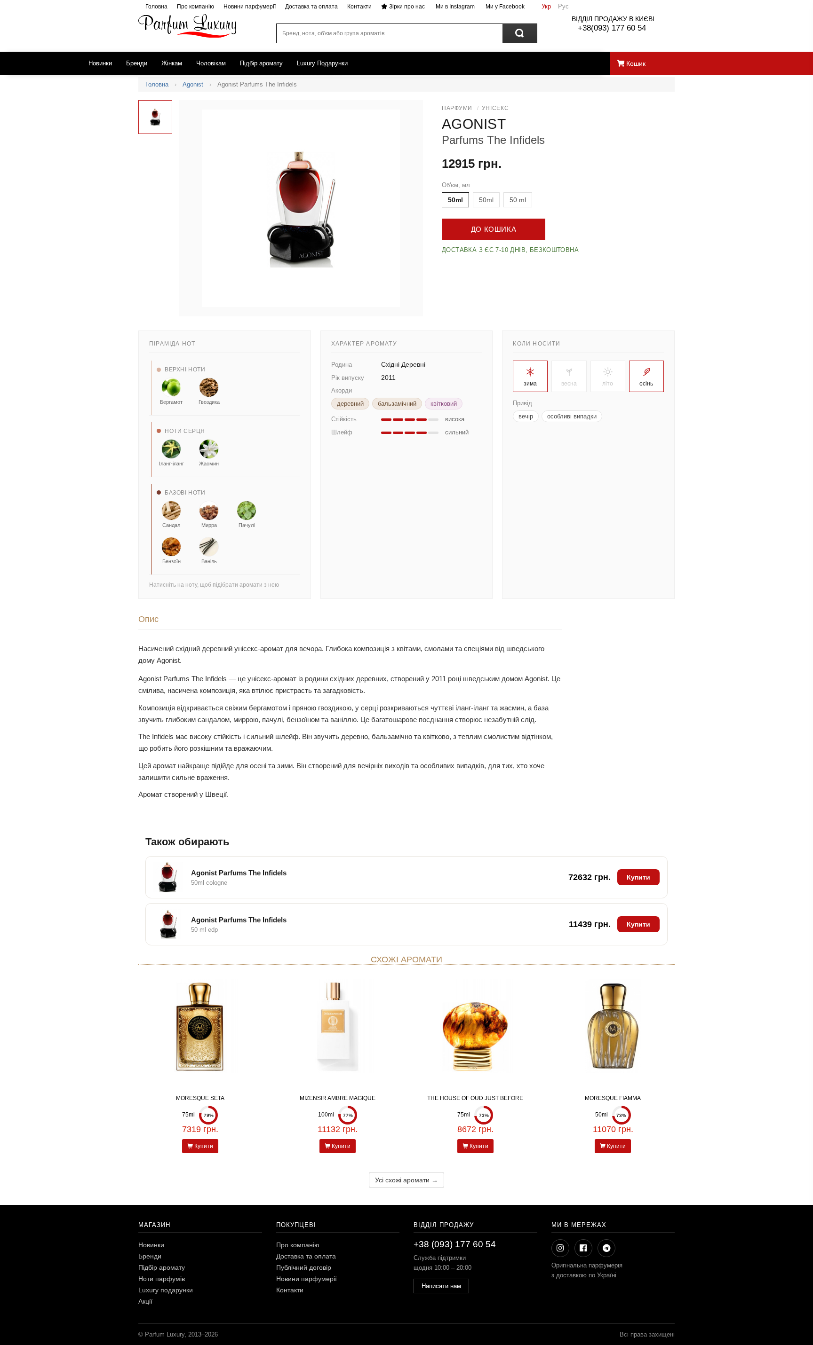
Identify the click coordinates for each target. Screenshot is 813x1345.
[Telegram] (606, 1248)
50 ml (518, 200)
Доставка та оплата (311, 6)
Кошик (635, 63)
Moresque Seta (200, 1098)
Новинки (100, 63)
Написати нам (441, 1286)
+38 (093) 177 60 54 (455, 1244)
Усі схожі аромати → (406, 1180)
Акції (145, 1301)
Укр (546, 6)
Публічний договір (303, 1267)
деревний (350, 403)
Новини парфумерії (249, 6)
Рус (563, 6)
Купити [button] (638, 877)
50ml (455, 200)
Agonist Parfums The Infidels (239, 873)
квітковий (443, 403)
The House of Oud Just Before (475, 1098)
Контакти (359, 6)
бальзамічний (397, 403)
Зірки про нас (406, 6)
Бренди (136, 63)
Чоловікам (211, 63)
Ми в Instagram (454, 6)
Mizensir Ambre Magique (337, 1098)
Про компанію (195, 6)
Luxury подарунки (165, 1290)
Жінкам (171, 63)
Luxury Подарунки (322, 63)
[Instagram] (560, 1248)
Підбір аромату (261, 63)
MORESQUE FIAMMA (613, 1098)
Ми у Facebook (504, 6)
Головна (156, 6)
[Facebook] (583, 1248)
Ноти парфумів (161, 1278)
